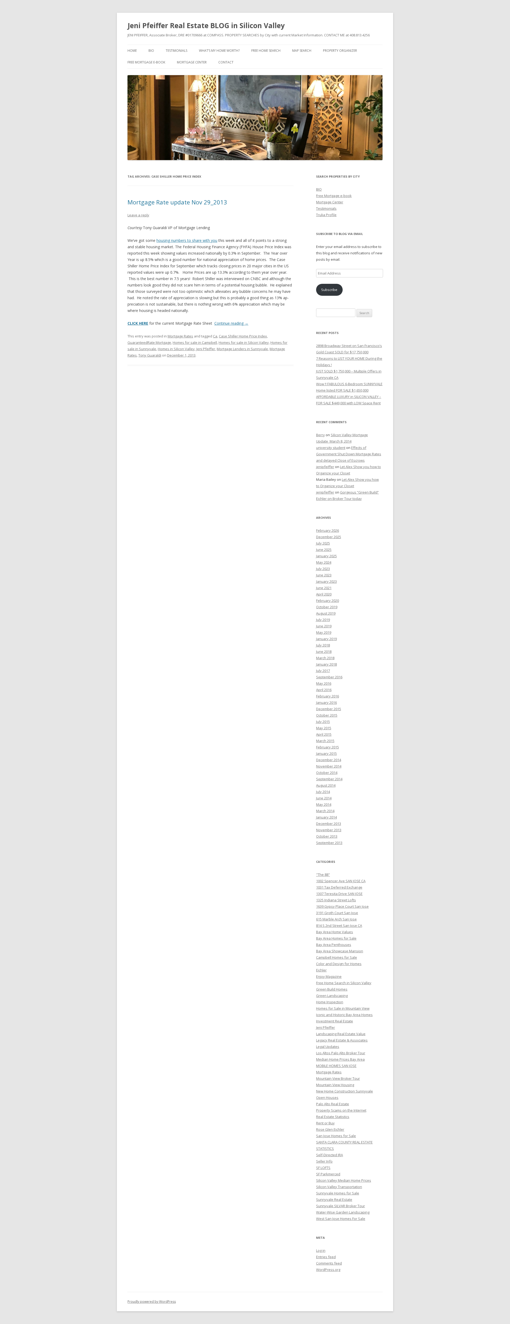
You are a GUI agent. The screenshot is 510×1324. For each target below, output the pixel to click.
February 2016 (327, 696)
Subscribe (329, 289)
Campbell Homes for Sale (336, 957)
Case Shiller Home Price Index (243, 336)
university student (330, 447)
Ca (215, 336)
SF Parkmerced (328, 1174)
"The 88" (323, 874)
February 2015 (327, 747)
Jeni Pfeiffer (205, 348)
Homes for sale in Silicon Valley (244, 342)
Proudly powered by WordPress (152, 1301)
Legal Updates (327, 1046)
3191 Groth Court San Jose (337, 912)
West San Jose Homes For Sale (340, 1218)
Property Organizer (340, 50)
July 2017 (323, 670)
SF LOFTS (323, 1167)
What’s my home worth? (219, 50)
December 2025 (328, 536)
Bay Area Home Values (334, 931)
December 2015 (328, 708)
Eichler (321, 970)
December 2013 (328, 823)
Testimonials (176, 50)
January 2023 (326, 581)
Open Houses (327, 1097)
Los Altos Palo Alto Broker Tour (340, 1053)
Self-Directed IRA (329, 1154)
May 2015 (323, 728)
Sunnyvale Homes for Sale (337, 1193)
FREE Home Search (265, 50)
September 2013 (329, 842)
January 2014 (326, 817)
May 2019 (323, 632)
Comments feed (329, 1263)
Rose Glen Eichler (330, 1129)
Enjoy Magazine (329, 976)
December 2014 (328, 759)
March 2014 (325, 810)
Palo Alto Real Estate (332, 1104)
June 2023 (324, 575)
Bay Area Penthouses (333, 944)
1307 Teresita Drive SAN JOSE (339, 893)
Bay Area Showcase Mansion (339, 951)
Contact (225, 62)
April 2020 (324, 594)
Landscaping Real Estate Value (341, 1033)
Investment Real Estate (334, 1021)
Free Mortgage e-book (146, 62)
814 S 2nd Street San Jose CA (339, 925)
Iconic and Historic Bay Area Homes (344, 1014)
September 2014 (329, 779)
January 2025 (326, 556)
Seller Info (324, 1161)
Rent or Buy (325, 1123)
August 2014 (325, 785)
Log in (320, 1250)
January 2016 (326, 702)
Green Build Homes (331, 989)
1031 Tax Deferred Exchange (339, 887)
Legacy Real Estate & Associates (342, 1040)
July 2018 (323, 645)
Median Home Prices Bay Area (340, 1059)
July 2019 (323, 619)
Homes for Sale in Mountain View (342, 1008)
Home (132, 50)
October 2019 (326, 607)
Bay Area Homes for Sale (336, 938)
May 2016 (323, 683)
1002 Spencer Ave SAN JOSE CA (341, 881)
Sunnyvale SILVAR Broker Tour (340, 1205)
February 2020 (327, 600)
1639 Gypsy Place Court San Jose (342, 906)
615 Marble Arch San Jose (336, 919)
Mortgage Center (192, 62)
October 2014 (326, 772)
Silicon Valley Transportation (339, 1186)
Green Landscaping (332, 995)
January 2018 (326, 664)
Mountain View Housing (335, 1084)
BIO (151, 50)
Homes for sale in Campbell (195, 342)
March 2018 (325, 657)
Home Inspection (329, 1002)
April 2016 (324, 689)
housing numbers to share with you (186, 240)
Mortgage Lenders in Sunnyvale (242, 348)
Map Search (301, 50)
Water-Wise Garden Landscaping (342, 1212)
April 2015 (324, 734)
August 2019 (325, 613)
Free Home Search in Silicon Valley (343, 982)
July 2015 (323, 721)
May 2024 (323, 562)
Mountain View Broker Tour (338, 1078)
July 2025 (323, 543)
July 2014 (323, 791)
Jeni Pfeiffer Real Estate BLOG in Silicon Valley (206, 25)
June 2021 (324, 587)
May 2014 (323, 804)
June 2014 (324, 798)
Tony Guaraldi (149, 355)
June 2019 (324, 626)
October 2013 (326, 836)
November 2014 (328, 766)
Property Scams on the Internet (341, 1110)
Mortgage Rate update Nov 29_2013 (177, 202)
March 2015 (325, 740)
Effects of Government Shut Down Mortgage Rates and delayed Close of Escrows (348, 454)
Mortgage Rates (180, 336)
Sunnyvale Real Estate (334, 1199)
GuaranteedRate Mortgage (149, 342)
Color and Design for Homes (339, 963)
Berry (320, 434)
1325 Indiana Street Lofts (336, 900)
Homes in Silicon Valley (176, 348)
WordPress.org (328, 1269)
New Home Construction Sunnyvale (344, 1091)
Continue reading (231, 323)
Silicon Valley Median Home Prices (343, 1180)
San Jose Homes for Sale (336, 1135)
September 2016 (329, 677)
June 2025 (324, 549)
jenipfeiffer (325, 466)
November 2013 (328, 830)
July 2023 (323, 568)
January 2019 (326, 638)
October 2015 (326, 715)
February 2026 (327, 530)
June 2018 (324, 651)
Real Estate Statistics (332, 1116)
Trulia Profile (326, 214)
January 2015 (326, 753)
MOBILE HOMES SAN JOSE (336, 1065)
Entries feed (326, 1256)
